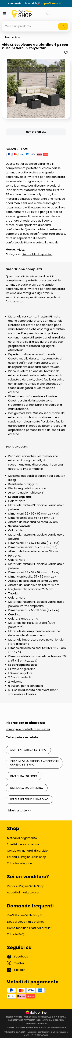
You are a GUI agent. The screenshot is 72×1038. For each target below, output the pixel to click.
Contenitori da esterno (28, 750)
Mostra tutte (17, 810)
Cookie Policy (40, 1027)
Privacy (29, 1027)
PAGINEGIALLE (30, 1017)
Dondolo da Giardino (26, 788)
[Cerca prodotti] (63, 26)
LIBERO (9, 1017)
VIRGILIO (18, 1017)
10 (50, 116)
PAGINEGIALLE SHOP (47, 1017)
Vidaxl (21, 250)
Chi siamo (10, 1027)
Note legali (20, 1027)
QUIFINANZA (58, 1020)
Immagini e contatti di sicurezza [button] (28, 729)
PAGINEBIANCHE (15, 1020)
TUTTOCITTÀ (29, 1020)
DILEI (39, 1020)
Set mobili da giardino (37, 254)
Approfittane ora (52, 3)
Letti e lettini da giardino (29, 799)
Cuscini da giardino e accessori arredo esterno (34, 763)
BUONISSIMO (30, 1023)
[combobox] (36, 26)
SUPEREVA (42, 1023)
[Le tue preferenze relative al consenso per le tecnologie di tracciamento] (66, 1032)
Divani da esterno (23, 776)
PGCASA (62, 1017)
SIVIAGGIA (47, 1020)
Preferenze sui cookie (57, 1027)
